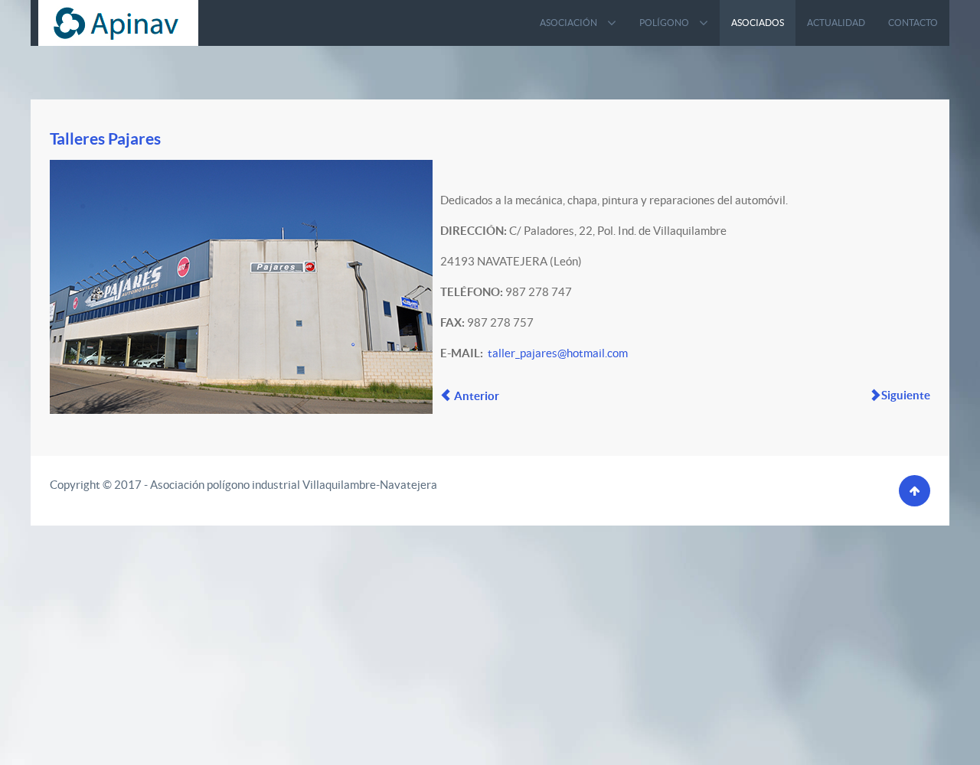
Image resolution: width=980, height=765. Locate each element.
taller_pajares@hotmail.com (558, 353)
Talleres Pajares (105, 138)
